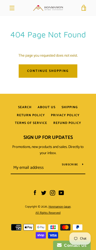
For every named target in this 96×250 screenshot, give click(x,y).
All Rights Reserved (48, 212)
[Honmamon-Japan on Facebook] (35, 193)
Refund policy (67, 123)
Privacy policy (65, 115)
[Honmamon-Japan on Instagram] (52, 193)
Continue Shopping (48, 70)
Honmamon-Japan (60, 206)
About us (46, 107)
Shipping (70, 107)
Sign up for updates (48, 138)
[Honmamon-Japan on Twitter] (43, 193)
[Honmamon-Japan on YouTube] (61, 193)
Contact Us (74, 245)
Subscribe (70, 164)
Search (24, 107)
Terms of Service (31, 123)
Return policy (31, 115)
